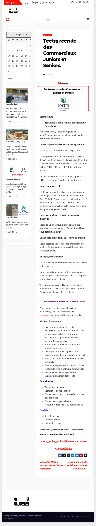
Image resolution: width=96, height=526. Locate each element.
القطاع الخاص (12, 104)
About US (75, 517)
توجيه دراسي (21, 141)
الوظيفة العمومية (13, 179)
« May (9, 79)
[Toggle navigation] (48, 19)
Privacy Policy (86, 517)
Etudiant (10, 141)
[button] (88, 19)
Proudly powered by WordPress (15, 516)
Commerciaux (46, 315)
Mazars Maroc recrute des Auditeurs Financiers (51, 465)
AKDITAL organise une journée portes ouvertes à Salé (17, 225)
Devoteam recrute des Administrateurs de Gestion (76, 465)
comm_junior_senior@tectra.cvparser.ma (63, 441)
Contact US (65, 517)
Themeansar (8, 518)
